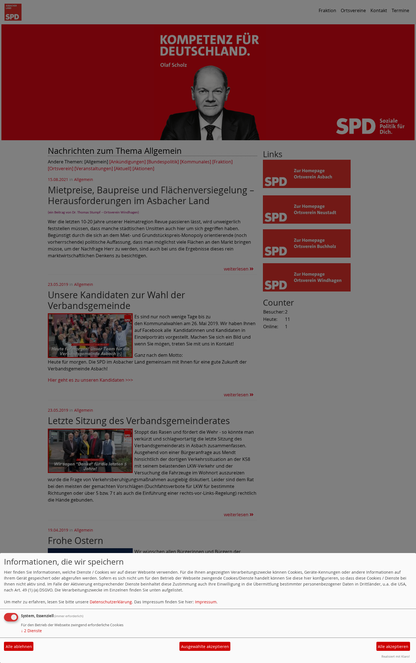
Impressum (205, 601)
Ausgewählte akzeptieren (205, 646)
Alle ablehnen (19, 646)
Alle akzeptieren (393, 646)
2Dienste (31, 630)
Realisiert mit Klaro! (395, 656)
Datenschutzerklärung (111, 601)
